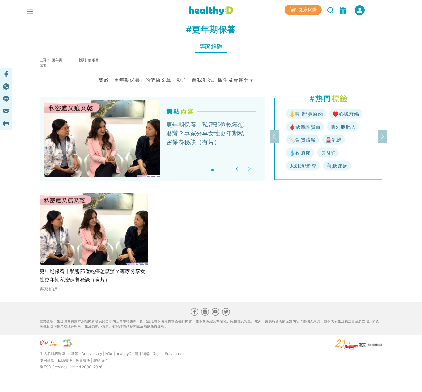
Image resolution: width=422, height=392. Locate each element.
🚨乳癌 (333, 140)
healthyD (124, 353)
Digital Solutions (167, 353)
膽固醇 (327, 153)
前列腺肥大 (343, 127)
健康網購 (307, 10)
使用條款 (47, 360)
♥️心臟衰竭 (345, 114)
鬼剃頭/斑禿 (303, 166)
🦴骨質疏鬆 (302, 140)
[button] (238, 169)
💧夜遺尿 (300, 153)
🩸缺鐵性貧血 (305, 127)
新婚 (74, 353)
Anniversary (92, 353)
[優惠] (344, 9)
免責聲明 (82, 360)
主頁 (43, 60)
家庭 (109, 353)
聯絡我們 (100, 360)
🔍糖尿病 (337, 166)
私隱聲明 (64, 360)
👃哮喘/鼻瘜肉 (306, 114)
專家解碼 (211, 46)
